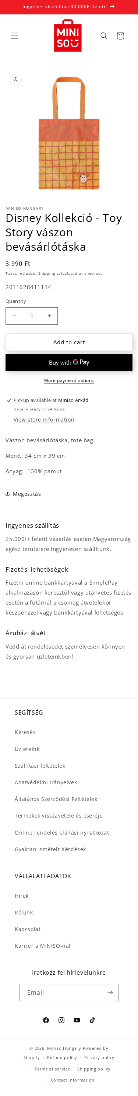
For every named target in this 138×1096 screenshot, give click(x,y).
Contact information (73, 1080)
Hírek (22, 895)
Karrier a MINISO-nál (43, 945)
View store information (44, 419)
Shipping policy (94, 1069)
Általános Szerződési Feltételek (56, 798)
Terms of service (52, 1069)
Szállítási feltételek (40, 765)
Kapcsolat (27, 929)
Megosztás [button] (27, 493)
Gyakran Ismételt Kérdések (50, 849)
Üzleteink (27, 748)
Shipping (46, 273)
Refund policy (62, 1057)
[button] (15, 36)
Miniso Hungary (64, 1048)
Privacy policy (99, 1057)
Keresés (25, 731)
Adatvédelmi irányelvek (46, 782)
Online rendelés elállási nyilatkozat (62, 832)
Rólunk (24, 912)
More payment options (69, 380)
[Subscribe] (110, 992)
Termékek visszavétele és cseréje (59, 815)
